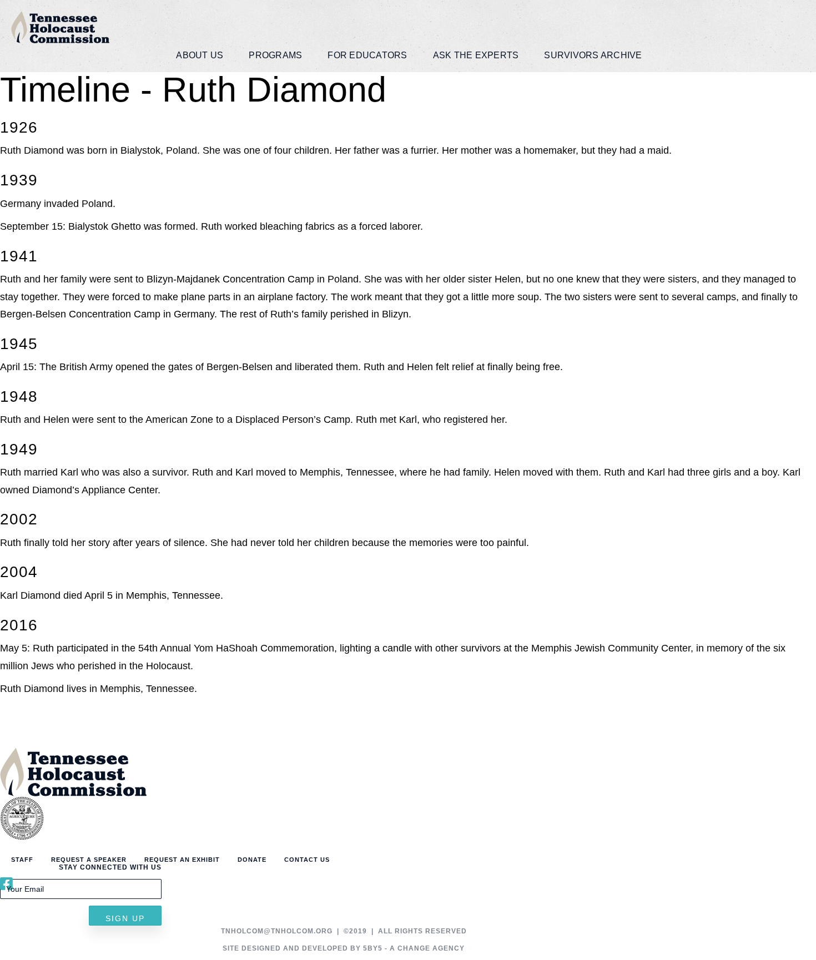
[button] (125, 916)
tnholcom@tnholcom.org (277, 931)
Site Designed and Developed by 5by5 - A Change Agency (344, 948)
